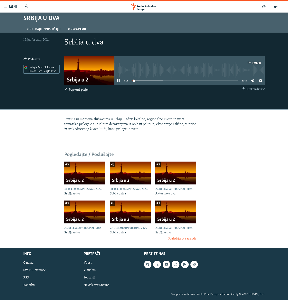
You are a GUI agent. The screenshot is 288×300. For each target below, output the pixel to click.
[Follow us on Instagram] (175, 264)
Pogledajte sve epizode (182, 238)
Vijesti (88, 262)
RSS (26, 277)
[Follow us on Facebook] (147, 264)
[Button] (32, 60)
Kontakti (29, 285)
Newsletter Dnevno (96, 285)
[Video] (276, 6)
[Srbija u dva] (84, 173)
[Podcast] (264, 6)
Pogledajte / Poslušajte (44, 29)
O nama (28, 262)
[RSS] (185, 264)
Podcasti (89, 277)
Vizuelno (90, 270)
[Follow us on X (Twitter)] (157, 264)
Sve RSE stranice (34, 270)
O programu (77, 29)
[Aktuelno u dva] (175, 173)
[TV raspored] (194, 264)
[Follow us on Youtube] (166, 264)
